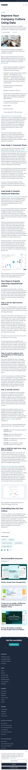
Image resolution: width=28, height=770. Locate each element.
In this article (4, 307)
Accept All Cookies (14, 767)
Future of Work (18, 543)
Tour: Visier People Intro (6, 727)
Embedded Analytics (5, 659)
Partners (3, 699)
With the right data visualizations (9, 466)
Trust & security (4, 697)
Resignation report (5, 679)
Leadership (11, 539)
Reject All (14, 764)
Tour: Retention (4, 729)
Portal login (3, 711)
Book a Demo (4, 723)
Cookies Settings (14, 760)
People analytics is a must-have (9, 116)
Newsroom (3, 695)
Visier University (4, 681)
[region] (14, 760)
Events (2, 670)
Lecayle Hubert (6, 32)
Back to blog (6, 532)
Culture (4, 539)
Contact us (3, 713)
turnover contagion (10, 419)
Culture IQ (5, 63)
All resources (4, 561)
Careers (3, 702)
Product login (4, 709)
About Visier (4, 691)
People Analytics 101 (6, 546)
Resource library (4, 677)
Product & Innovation (7, 543)
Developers (3, 683)
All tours (3, 734)
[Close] (26, 751)
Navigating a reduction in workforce (10, 196)
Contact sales (4, 715)
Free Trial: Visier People (6, 725)
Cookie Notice (13, 758)
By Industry (3, 663)
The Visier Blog (4, 675)
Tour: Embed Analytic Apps (7, 743)
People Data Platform (6, 661)
